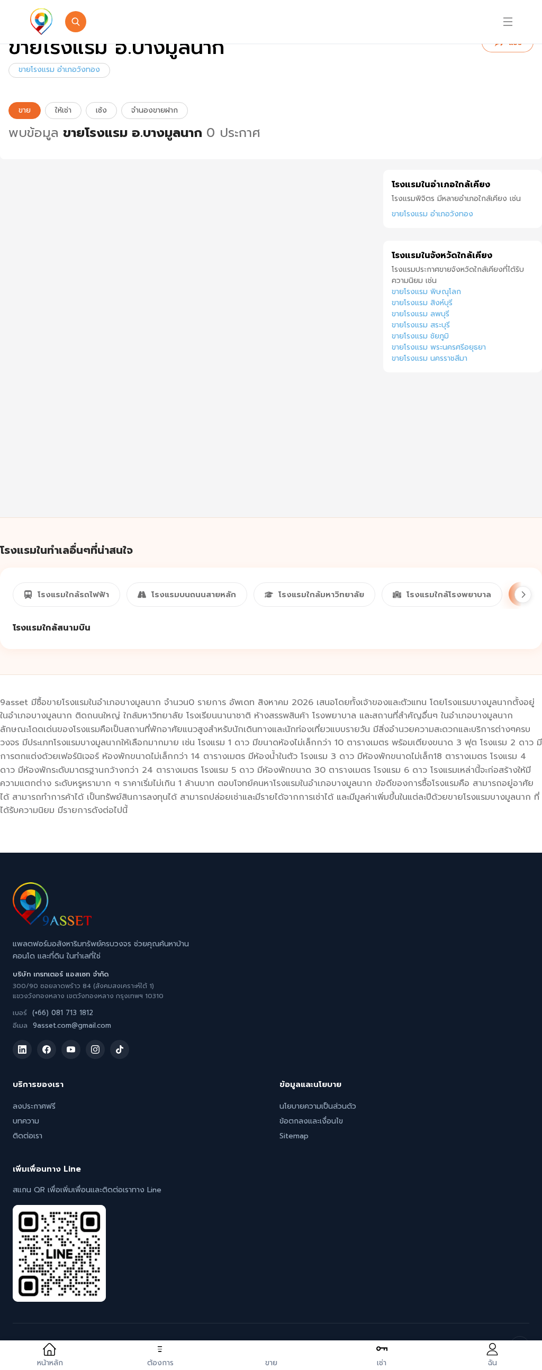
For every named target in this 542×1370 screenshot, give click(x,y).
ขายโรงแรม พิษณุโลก (426, 291)
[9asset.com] (52, 923)
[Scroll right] (522, 594)
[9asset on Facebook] (46, 1049)
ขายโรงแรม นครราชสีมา (429, 358)
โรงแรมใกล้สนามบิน (52, 628)
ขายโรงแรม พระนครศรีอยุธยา (439, 347)
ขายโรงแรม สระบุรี (421, 325)
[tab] (66, 594)
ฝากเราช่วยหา (363, 21)
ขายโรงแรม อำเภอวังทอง (59, 69)
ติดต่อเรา (27, 1135)
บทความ (26, 1121)
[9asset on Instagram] (95, 1049)
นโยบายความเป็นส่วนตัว (317, 1106)
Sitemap (294, 1135)
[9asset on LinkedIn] (22, 1049)
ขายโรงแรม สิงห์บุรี (422, 302)
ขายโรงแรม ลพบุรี (420, 313)
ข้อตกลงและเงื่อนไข (311, 1121)
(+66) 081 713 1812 (62, 1013)
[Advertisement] (462, 456)
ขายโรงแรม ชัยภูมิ (420, 336)
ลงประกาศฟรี (34, 1106)
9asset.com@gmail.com (72, 1025)
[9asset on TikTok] (119, 1049)
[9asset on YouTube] (70, 1049)
